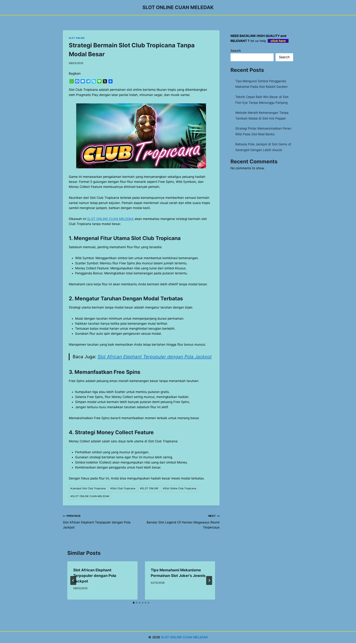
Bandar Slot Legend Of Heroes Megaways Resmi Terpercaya (183, 521)
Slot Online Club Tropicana (179, 488)
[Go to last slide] (73, 580)
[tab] (134, 603)
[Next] (209, 580)
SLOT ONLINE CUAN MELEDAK (110, 219)
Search (235, 51)
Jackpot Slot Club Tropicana (88, 488)
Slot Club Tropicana (122, 488)
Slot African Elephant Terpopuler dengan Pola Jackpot (155, 356)
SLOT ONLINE (77, 38)
